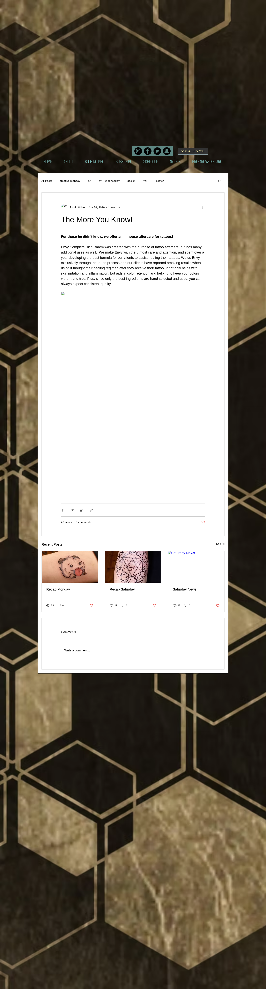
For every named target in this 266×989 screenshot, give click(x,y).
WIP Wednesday (109, 180)
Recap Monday (58, 589)
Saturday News (184, 589)
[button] (219, 180)
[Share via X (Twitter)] (72, 510)
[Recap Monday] (70, 567)
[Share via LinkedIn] (82, 510)
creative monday (70, 180)
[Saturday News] (196, 567)
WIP (145, 180)
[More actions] (202, 207)
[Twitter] (157, 151)
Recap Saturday (122, 589)
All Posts (46, 180)
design (131, 180)
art (89, 180)
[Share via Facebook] (63, 510)
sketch (160, 180)
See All (220, 543)
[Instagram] (138, 151)
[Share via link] (91, 510)
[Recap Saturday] (133, 567)
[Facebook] (147, 151)
